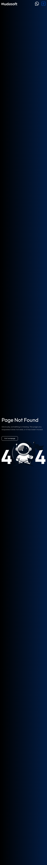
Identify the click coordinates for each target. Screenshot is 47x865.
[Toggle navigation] (43, 4)
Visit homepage (9, 438)
